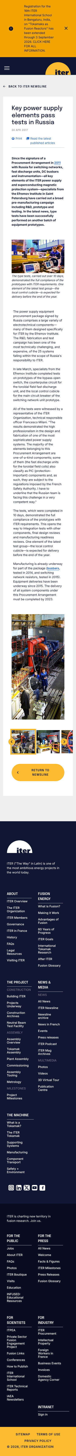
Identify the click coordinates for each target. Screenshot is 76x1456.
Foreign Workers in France (45, 1354)
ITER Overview (17, 901)
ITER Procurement (47, 1332)
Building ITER (16, 996)
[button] (11, 741)
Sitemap (23, 1434)
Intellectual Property (45, 1342)
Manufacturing (17, 1152)
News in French (49, 1024)
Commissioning (18, 1065)
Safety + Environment (16, 1170)
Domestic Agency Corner (48, 1378)
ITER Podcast (47, 1044)
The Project (17, 982)
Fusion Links (15, 1353)
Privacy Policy (38, 1441)
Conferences (16, 1360)
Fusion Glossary (49, 965)
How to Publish (17, 1366)
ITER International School (16, 1376)
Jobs (10, 1248)
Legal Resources (14, 952)
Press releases (48, 1037)
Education (14, 1287)
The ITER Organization (16, 909)
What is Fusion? (49, 906)
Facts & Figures (49, 1261)
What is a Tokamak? (14, 1124)
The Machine (18, 1115)
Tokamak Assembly (14, 1051)
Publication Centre (46, 1088)
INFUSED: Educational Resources (15, 1298)
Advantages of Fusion (48, 921)
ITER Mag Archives (45, 1052)
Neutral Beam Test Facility (16, 1024)
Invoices (44, 1370)
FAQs (10, 944)
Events (43, 1031)
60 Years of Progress (46, 931)
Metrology (14, 1082)
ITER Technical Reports (17, 1388)
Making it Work (48, 913)
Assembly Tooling (14, 1074)
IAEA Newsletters (15, 1398)
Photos (43, 1067)
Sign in (43, 1414)
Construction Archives (16, 1014)
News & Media (44, 985)
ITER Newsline (48, 1008)
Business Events (49, 1363)
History (12, 937)
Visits (11, 1281)
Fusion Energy (44, 896)
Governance (15, 924)
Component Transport (15, 1160)
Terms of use (48, 1434)
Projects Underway (14, 1004)
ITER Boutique (17, 1274)
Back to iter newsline (27, 86)
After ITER (45, 959)
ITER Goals (45, 939)
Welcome (44, 1255)
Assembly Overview (14, 1041)
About (12, 894)
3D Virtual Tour (48, 1080)
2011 (57, 163)
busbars (53, 568)
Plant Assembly (18, 1059)
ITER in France (17, 931)
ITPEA (11, 1330)
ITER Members (17, 918)
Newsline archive (44, 1016)
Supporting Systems (15, 1144)
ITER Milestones (49, 1268)
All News (44, 1001)
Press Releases (48, 1274)
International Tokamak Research (47, 949)
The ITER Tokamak (13, 1134)
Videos (43, 1073)
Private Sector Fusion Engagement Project (17, 1342)
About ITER (15, 1255)
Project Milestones (14, 1096)
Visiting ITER (16, 960)
